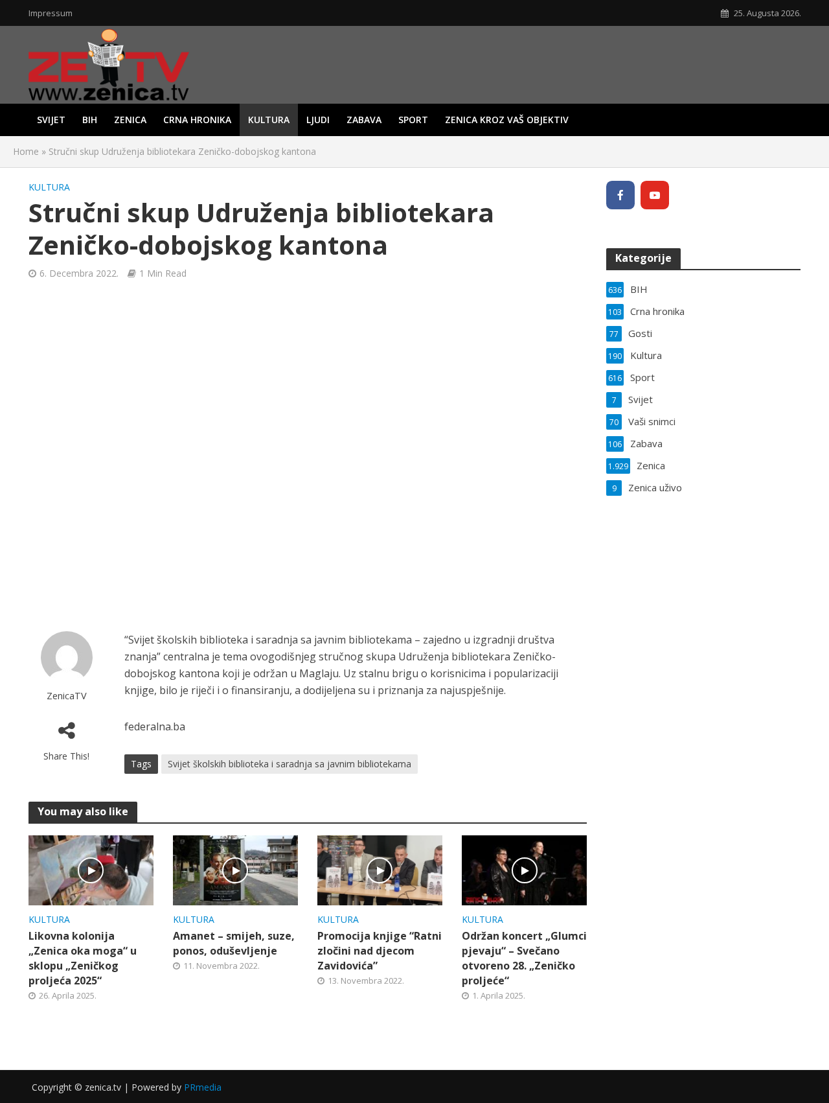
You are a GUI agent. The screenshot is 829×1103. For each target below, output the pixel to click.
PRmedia (202, 1087)
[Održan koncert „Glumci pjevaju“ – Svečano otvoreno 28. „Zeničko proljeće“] (524, 869)
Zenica (130, 119)
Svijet (51, 119)
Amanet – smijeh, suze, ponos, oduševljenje (234, 943)
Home (26, 151)
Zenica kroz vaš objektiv (507, 119)
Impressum (50, 13)
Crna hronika (197, 119)
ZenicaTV (67, 696)
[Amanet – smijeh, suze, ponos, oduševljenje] (235, 869)
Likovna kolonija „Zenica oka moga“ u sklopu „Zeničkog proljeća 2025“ (82, 958)
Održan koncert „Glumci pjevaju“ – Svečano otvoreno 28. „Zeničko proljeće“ (524, 958)
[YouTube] (655, 195)
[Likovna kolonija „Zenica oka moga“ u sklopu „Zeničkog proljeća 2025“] (90, 869)
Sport (413, 119)
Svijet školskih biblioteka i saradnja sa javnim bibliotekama (289, 764)
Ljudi (318, 119)
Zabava (363, 119)
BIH (89, 119)
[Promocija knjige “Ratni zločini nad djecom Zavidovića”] (379, 869)
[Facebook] (620, 195)
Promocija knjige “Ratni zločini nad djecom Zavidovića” (379, 951)
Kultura (269, 119)
